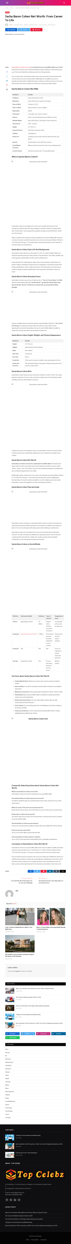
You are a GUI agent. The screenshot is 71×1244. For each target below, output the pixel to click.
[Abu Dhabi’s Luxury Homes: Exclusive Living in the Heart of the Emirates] (20, 943)
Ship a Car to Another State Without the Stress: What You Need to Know (35, 989)
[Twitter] (7, 76)
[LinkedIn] (7, 80)
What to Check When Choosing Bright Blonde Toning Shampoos (50, 928)
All (6, 1055)
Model (7, 1085)
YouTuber (8, 1117)
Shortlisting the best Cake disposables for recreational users (51, 882)
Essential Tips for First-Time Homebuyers (26, 1153)
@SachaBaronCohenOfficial (29, 634)
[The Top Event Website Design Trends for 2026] (9, 999)
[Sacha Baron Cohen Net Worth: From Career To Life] (35, 48)
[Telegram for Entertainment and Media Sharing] (9, 1017)
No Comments (43, 24)
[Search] (64, 3)
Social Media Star (10, 1101)
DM (11, 24)
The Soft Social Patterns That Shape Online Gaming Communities (33, 1006)
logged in (17, 971)
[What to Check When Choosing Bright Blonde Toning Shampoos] (51, 916)
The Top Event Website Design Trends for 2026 (28, 997)
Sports (7, 1104)
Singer (7, 1098)
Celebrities (8, 1065)
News (7, 1088)
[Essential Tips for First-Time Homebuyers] (9, 1155)
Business (8, 1059)
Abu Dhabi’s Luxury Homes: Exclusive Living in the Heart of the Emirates (19, 955)
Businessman (9, 1062)
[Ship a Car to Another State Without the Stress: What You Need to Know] (9, 991)
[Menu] (7, 3)
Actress (7, 1052)
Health (7, 1078)
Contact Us (44, 1239)
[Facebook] (7, 72)
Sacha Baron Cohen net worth (21, 67)
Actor (7, 12)
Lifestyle (7, 1081)
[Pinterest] (7, 85)
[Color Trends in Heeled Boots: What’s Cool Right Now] (20, 916)
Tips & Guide (8, 1111)
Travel (7, 1114)
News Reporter (9, 1091)
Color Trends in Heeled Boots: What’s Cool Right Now (18, 928)
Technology (8, 1108)
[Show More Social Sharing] (44, 29)
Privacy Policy (35, 1239)
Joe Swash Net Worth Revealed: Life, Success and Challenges (21, 882)
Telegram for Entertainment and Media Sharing (28, 1015)
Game (7, 1075)
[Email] (7, 89)
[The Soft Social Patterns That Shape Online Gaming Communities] (9, 1008)
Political (7, 1095)
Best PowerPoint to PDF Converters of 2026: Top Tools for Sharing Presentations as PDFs (39, 1023)
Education (8, 1068)
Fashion (7, 1072)
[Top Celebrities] (35, 3)
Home (27, 1239)
